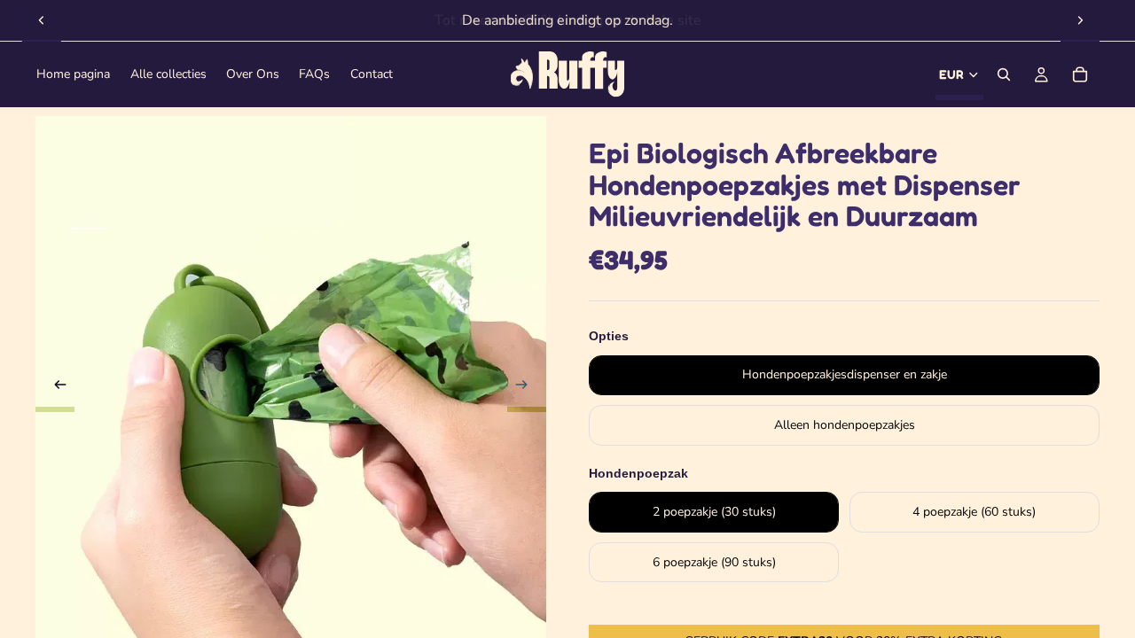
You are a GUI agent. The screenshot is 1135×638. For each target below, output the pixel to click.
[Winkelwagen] (1080, 74)
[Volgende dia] (1080, 20)
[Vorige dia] (41, 20)
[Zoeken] (1003, 74)
